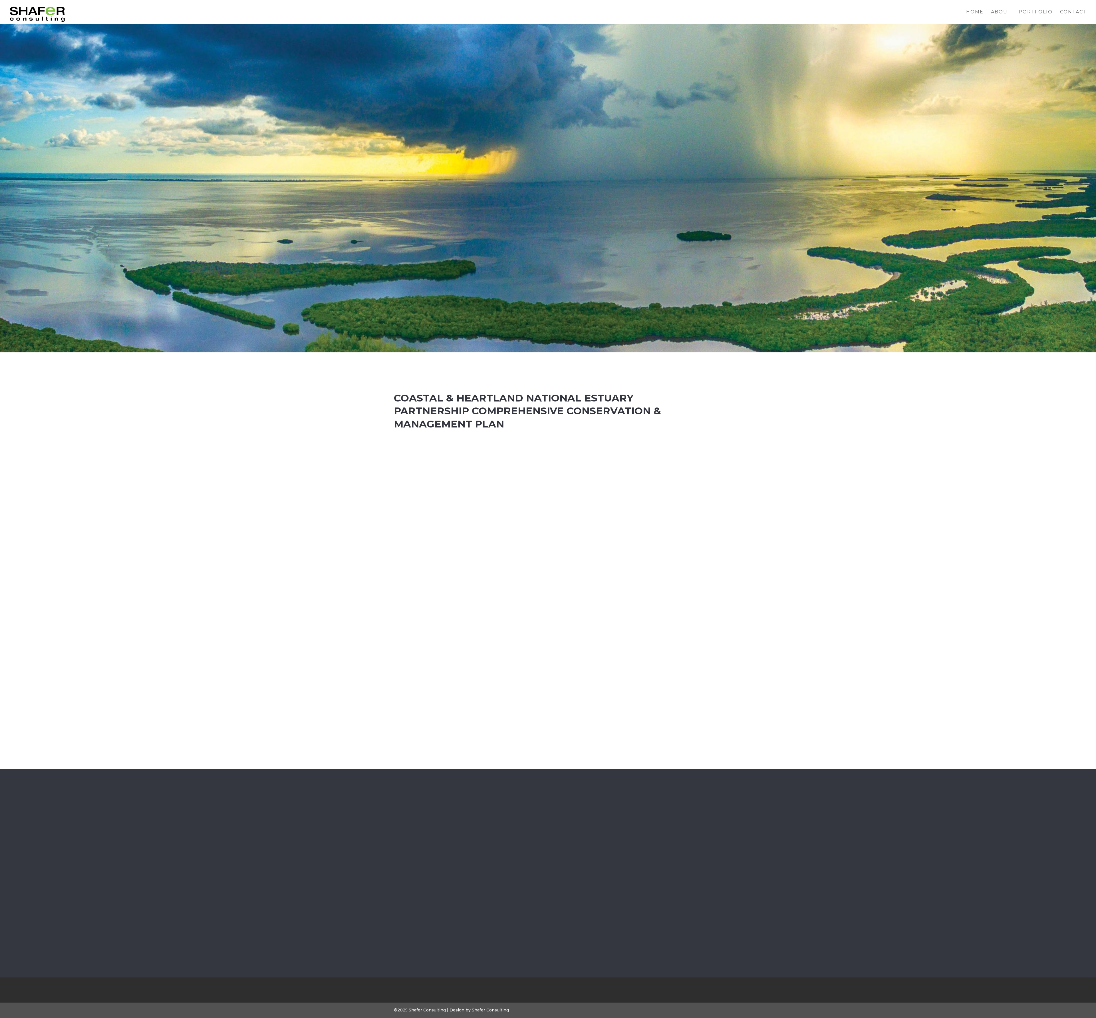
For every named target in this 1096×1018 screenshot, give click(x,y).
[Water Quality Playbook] (426, 850)
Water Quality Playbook (426, 880)
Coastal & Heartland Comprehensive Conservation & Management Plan (507, 886)
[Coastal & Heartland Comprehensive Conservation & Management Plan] (507, 850)
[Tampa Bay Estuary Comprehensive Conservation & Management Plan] (589, 850)
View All (548, 930)
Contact (1073, 12)
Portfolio (1036, 12)
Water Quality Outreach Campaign (669, 880)
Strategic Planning (507, 907)
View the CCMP (520, 636)
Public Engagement (515, 900)
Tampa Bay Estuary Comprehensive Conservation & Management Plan (588, 886)
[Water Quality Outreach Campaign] (670, 850)
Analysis (410, 890)
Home (975, 12)
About (1001, 12)
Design (428, 890)
